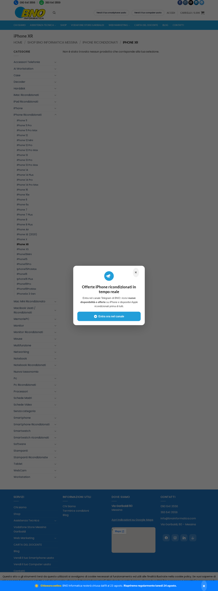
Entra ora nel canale (111, 316)
